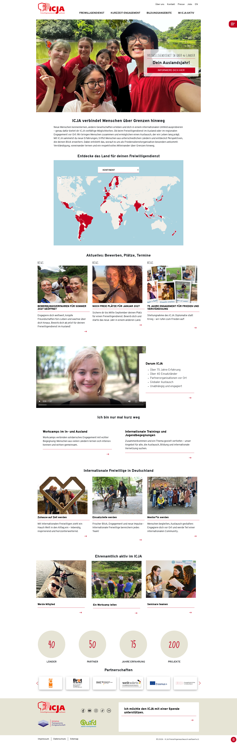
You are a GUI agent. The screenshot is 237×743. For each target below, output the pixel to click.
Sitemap (74, 739)
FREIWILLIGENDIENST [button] (91, 13)
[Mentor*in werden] (173, 495)
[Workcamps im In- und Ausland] (108, 454)
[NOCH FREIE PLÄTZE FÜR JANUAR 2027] (118, 284)
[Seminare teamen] (171, 579)
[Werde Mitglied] (61, 579)
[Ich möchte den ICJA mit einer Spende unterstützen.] (192, 720)
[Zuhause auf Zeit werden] (64, 495)
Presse (181, 4)
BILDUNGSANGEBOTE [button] (159, 13)
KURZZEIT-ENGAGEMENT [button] (125, 13)
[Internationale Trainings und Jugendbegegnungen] (190, 457)
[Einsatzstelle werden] (118, 495)
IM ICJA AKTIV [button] (186, 13)
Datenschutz (59, 739)
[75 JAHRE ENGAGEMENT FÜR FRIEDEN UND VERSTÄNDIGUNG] (173, 284)
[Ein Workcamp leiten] (117, 579)
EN (196, 4)
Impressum (43, 739)
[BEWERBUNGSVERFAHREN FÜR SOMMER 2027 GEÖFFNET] (64, 284)
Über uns (159, 4)
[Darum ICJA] (91, 377)
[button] (38, 683)
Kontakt (171, 4)
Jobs (189, 4)
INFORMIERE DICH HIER (171, 70)
